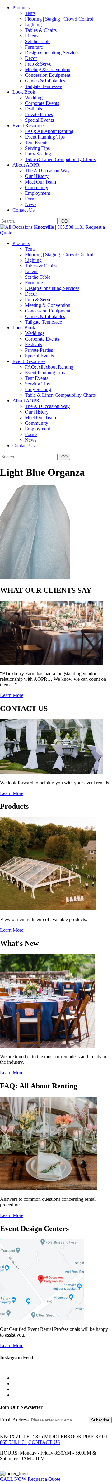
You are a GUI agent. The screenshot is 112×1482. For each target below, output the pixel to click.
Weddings (34, 97)
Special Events (39, 120)
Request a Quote (44, 1479)
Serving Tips (37, 148)
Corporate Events (42, 103)
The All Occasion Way (47, 170)
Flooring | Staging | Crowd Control (59, 19)
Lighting (33, 24)
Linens (31, 35)
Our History (37, 176)
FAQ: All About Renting (49, 131)
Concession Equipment (47, 75)
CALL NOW (13, 1479)
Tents (30, 13)
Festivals (33, 108)
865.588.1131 (13, 1442)
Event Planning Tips (45, 137)
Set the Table (37, 41)
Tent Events (36, 142)
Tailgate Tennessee (43, 86)
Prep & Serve (38, 63)
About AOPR (26, 165)
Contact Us (23, 210)
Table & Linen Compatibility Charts (60, 159)
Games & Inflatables (45, 80)
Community (36, 187)
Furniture (34, 47)
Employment (37, 193)
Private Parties (39, 114)
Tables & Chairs (41, 30)
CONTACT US (44, 1442)
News (30, 204)
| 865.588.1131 (59, 227)
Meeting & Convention (47, 69)
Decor (31, 58)
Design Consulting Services (52, 52)
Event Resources (28, 125)
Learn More (11, 695)
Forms (31, 198)
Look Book (23, 92)
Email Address (15, 1419)
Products (21, 7)
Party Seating (38, 153)
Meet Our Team (40, 181)
